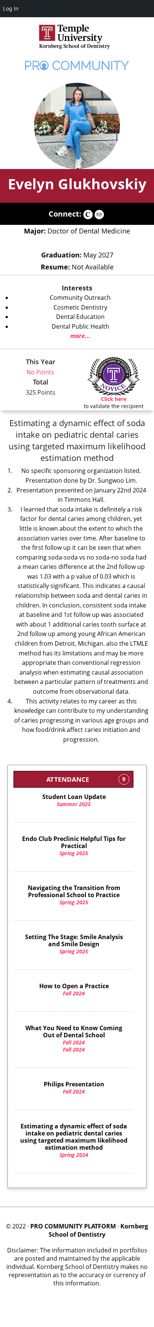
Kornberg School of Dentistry (98, 1230)
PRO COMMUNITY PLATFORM (73, 1226)
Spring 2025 (74, 846)
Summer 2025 (74, 800)
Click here (113, 398)
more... (80, 336)
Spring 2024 (73, 1140)
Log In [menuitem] (10, 8)
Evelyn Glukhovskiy (77, 183)
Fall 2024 (74, 990)
